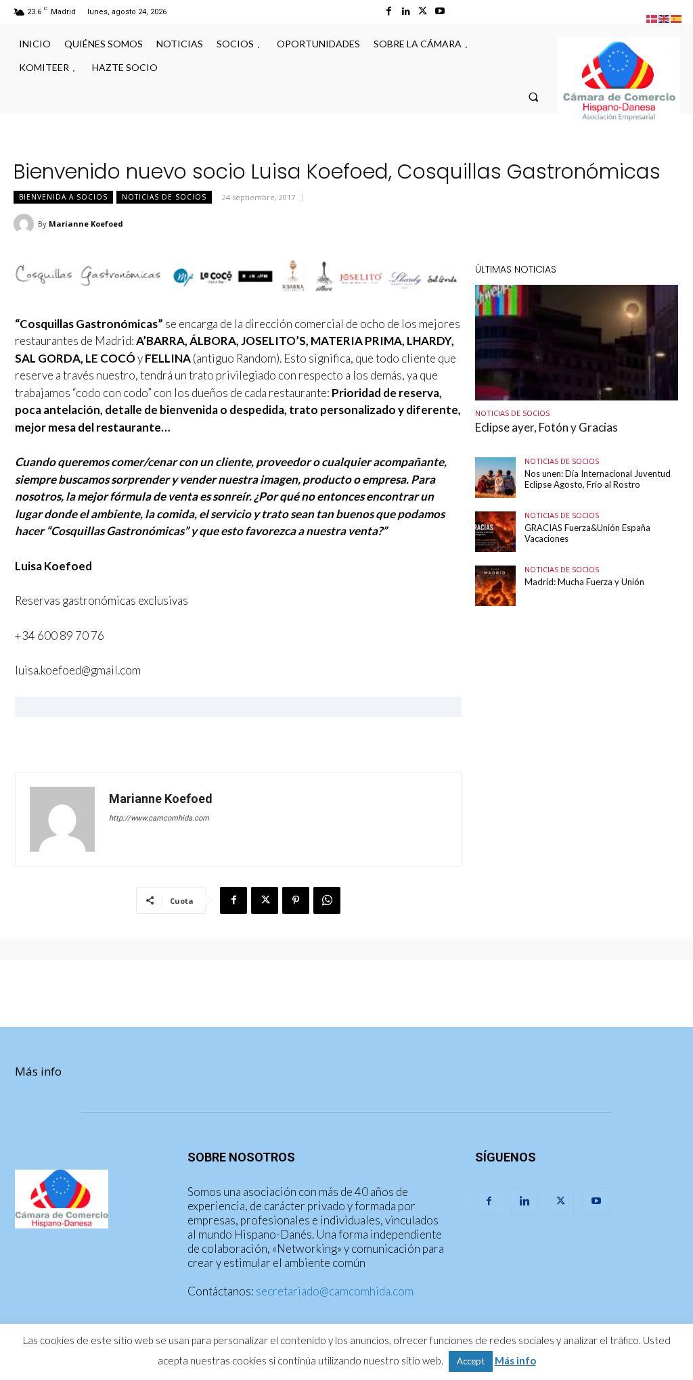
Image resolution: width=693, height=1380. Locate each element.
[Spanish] (677, 17)
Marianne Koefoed (86, 223)
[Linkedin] (405, 11)
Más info (38, 1071)
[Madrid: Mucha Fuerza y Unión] (495, 586)
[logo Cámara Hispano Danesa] (618, 82)
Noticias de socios (164, 197)
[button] (533, 96)
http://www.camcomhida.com (159, 818)
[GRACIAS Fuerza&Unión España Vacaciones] (495, 531)
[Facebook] (388, 11)
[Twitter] (422, 11)
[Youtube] (439, 11)
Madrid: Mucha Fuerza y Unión (584, 581)
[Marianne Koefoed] (26, 224)
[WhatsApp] (326, 900)
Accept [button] (471, 1361)
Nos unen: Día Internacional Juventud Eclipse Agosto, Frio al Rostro (597, 479)
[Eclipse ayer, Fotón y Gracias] (576, 342)
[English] (664, 17)
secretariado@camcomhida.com (334, 1291)
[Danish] (652, 17)
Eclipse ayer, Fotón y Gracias (546, 427)
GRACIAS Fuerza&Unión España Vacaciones (587, 533)
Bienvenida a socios (63, 197)
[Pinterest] (295, 900)
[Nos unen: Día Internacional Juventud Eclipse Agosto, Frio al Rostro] (495, 477)
